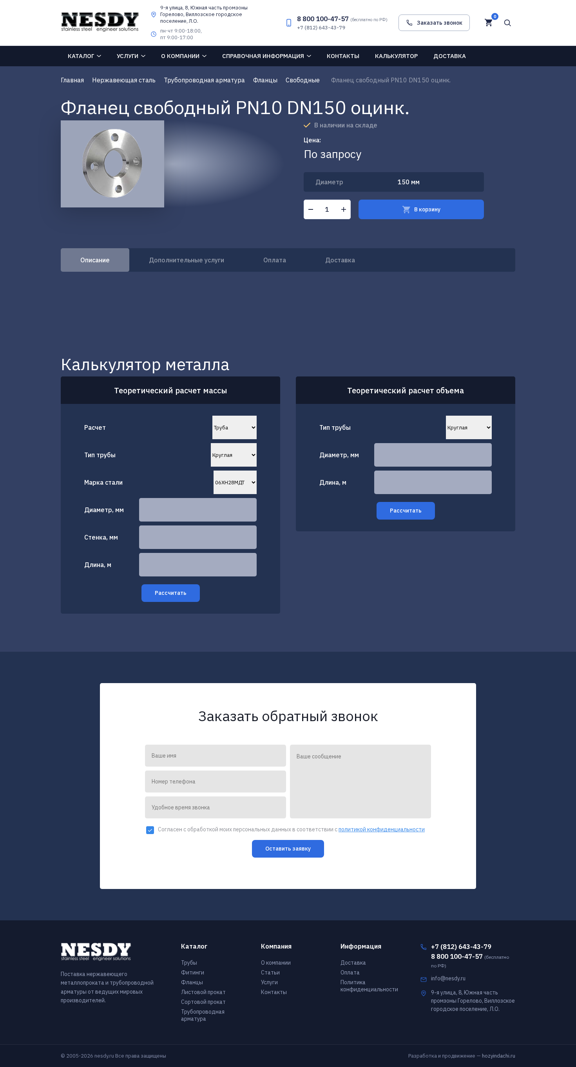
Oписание (95, 260)
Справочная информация (263, 56)
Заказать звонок (439, 22)
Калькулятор (396, 56)
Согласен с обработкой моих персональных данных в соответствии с (291, 829)
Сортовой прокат (203, 1001)
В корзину (427, 209)
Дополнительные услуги (186, 260)
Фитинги (192, 972)
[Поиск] (507, 23)
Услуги (127, 56)
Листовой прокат (203, 992)
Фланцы (192, 982)
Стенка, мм (101, 537)
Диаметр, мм (104, 510)
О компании (276, 962)
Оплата (274, 260)
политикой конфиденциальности (382, 829)
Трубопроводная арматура (203, 1015)
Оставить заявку (288, 848)
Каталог (81, 56)
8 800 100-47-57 (342, 19)
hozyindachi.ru (498, 1055)
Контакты (343, 56)
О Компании (180, 56)
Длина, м (97, 565)
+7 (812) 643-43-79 (321, 27)
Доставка (449, 56)
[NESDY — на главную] (100, 22)
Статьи (270, 972)
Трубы (189, 962)
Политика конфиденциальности (369, 986)
